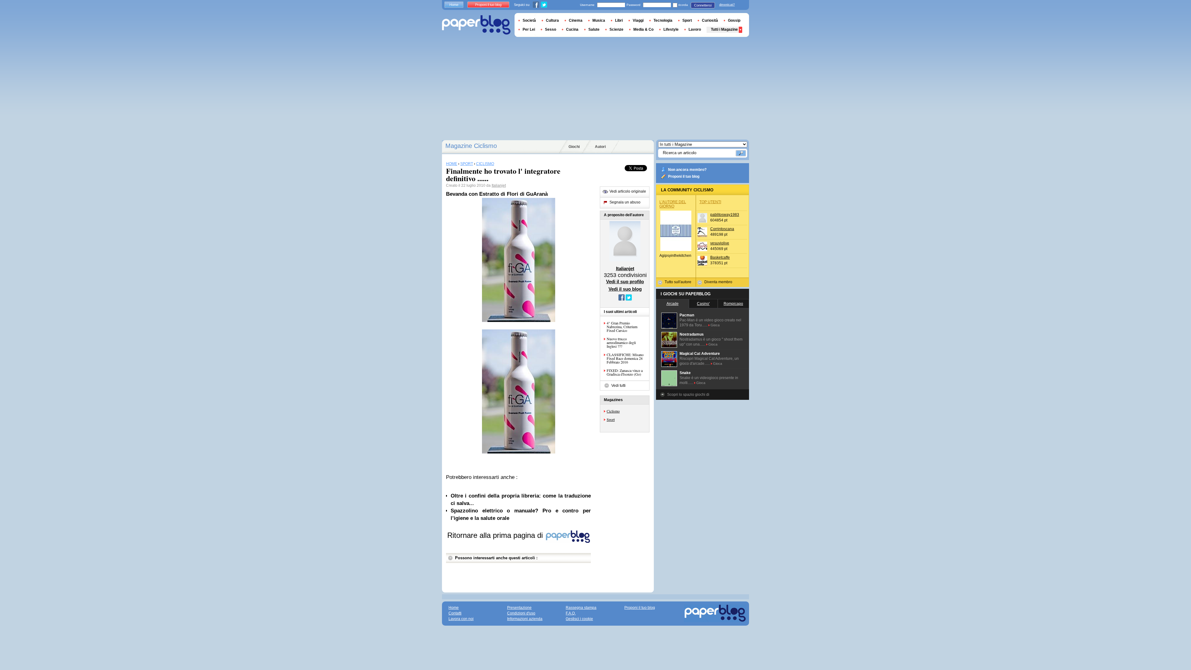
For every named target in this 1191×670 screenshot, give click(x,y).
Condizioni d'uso (521, 613)
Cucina (572, 29)
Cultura (552, 20)
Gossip (734, 20)
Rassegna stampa (581, 607)
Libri (619, 20)
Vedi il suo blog (625, 289)
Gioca (715, 325)
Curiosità (710, 20)
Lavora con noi (461, 619)
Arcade (673, 304)
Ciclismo (613, 411)
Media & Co (643, 29)
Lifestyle (671, 29)
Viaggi (638, 20)
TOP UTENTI (710, 202)
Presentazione (519, 607)
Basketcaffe (720, 257)
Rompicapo (733, 304)
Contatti (455, 613)
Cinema (575, 20)
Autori (600, 147)
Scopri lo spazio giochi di (688, 394)
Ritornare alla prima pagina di (496, 535)
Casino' (703, 304)
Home (453, 5)
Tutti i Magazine (724, 29)
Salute (594, 29)
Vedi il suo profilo (625, 281)
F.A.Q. (571, 613)
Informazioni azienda (524, 619)
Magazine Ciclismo (471, 145)
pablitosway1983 (724, 214)
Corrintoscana (722, 229)
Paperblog (476, 25)
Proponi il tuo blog (683, 176)
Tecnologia (662, 20)
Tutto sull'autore (678, 282)
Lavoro (695, 29)
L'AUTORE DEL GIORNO (672, 204)
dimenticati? (727, 4)
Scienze (616, 29)
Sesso (550, 29)
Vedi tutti (618, 385)
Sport (611, 419)
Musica (598, 20)
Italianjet (499, 185)
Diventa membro (718, 282)
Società (529, 20)
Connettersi (702, 5)
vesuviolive (719, 243)
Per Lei (529, 29)
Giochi (574, 147)
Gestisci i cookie (579, 619)
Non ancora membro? (687, 170)
